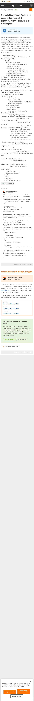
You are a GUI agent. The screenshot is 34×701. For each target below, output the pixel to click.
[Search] (31, 5)
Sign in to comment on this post (22, 264)
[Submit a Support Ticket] (30, 9)
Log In (28, 1)
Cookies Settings (17, 696)
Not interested (22, 339)
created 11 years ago (14, 31)
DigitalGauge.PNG (9, 183)
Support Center (17, 5)
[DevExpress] (6, 1)
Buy (24, 1)
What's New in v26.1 (11, 326)
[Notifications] (32, 1)
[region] (17, 690)
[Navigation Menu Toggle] (2, 5)
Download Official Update (11, 304)
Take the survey (9, 339)
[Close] (30, 681)
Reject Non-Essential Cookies (24, 691)
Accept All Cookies (10, 692)
